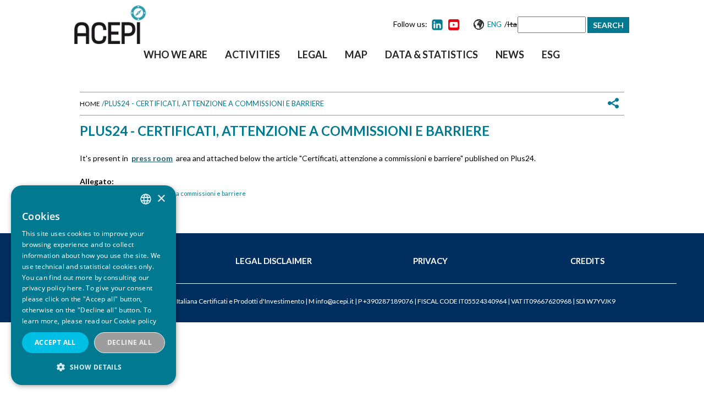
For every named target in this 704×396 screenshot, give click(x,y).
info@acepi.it (335, 301)
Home (90, 104)
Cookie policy (135, 321)
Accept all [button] (55, 342)
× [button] (161, 199)
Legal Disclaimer (273, 261)
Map (356, 54)
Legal (312, 54)
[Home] (110, 25)
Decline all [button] (129, 342)
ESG (551, 54)
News (510, 54)
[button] (93, 367)
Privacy (430, 261)
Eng (494, 24)
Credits (587, 261)
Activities (252, 54)
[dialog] (93, 285)
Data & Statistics (431, 54)
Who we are (175, 54)
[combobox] (145, 199)
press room (152, 158)
